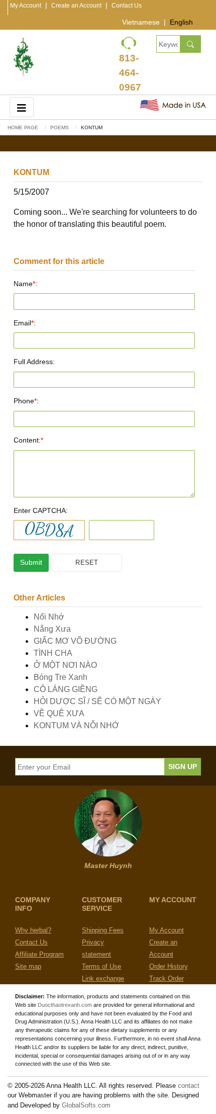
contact (188, 1085)
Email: (25, 323)
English (181, 22)
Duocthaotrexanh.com (65, 1005)
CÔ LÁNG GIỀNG (65, 689)
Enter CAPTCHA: (41, 510)
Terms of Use (101, 966)
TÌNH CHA (53, 653)
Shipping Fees (103, 930)
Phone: (26, 401)
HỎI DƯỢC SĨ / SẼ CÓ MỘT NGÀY (97, 701)
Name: (25, 284)
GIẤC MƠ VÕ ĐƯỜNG (75, 641)
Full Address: (34, 362)
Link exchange (103, 978)
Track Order (166, 978)
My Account (25, 5)
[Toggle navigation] (22, 107)
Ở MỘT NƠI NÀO (65, 665)
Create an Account (76, 5)
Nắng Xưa (52, 629)
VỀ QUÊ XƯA (59, 713)
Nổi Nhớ (49, 617)
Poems (59, 127)
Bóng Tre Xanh (60, 677)
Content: (28, 440)
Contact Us (127, 5)
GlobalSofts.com (86, 1105)
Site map (28, 966)
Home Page (23, 127)
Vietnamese (141, 22)
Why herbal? (33, 930)
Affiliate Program (39, 954)
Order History (168, 966)
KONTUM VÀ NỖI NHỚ (76, 725)
